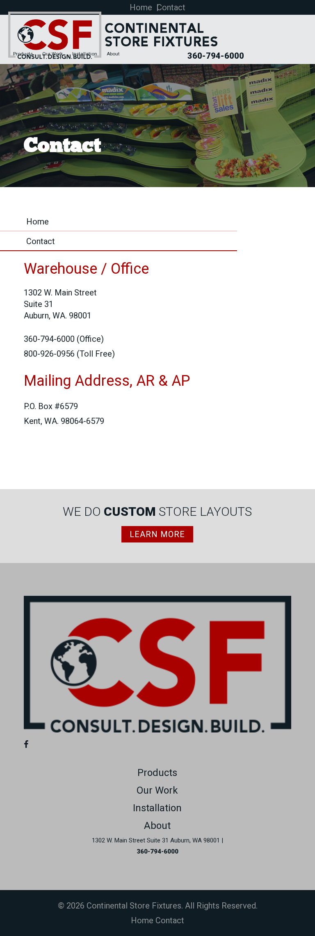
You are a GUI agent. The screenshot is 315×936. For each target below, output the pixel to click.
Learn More (157, 534)
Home (141, 7)
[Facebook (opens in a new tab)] (28, 744)
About (113, 54)
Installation (84, 54)
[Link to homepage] (158, 730)
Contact (171, 7)
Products (23, 54)
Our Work (52, 54)
